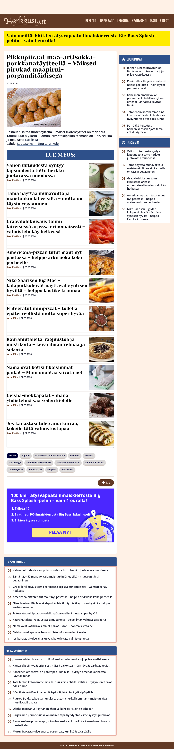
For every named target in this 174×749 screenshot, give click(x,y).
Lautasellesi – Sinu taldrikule (38, 144)
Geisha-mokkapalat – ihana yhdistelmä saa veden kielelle (40, 398)
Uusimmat (17, 561)
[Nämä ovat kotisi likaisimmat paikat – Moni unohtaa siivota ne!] (101, 377)
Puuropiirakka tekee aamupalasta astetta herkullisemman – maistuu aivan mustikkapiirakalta (60, 700)
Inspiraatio (107, 20)
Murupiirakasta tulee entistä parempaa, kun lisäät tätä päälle (52, 731)
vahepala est (35, 469)
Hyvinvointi (139, 20)
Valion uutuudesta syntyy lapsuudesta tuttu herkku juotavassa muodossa (35, 170)
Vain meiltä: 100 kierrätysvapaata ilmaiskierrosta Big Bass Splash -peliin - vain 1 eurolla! (82, 38)
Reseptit (91, 20)
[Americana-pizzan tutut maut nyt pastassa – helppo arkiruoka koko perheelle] (101, 262)
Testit (153, 20)
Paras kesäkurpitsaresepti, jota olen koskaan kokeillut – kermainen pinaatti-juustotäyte (61, 723)
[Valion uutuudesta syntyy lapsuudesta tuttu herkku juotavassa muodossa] (101, 175)
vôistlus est (67, 469)
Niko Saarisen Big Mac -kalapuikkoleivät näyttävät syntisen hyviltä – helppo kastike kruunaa (47, 285)
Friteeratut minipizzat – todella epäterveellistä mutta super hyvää (45, 311)
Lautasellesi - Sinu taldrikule (50, 455)
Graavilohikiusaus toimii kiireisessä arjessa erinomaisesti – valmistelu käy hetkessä (46, 226)
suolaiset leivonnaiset (68, 462)
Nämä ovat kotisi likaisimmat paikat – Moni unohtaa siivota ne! (44, 370)
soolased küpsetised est (39, 462)
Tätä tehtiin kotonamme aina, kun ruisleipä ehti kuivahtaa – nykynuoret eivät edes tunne (62, 684)
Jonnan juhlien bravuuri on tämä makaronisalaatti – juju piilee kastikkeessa (61, 659)
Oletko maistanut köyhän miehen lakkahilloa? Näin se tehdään (53, 709)
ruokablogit (15, 462)
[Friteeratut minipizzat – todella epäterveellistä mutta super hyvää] (101, 318)
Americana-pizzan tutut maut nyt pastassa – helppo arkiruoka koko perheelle (44, 257)
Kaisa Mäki (13, 318)
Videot (164, 20)
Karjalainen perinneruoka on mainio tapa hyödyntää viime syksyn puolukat (61, 715)
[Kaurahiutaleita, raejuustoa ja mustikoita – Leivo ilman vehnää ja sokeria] (101, 349)
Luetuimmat (18, 650)
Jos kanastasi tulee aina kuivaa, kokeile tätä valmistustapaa (42, 426)
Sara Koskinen (14, 180)
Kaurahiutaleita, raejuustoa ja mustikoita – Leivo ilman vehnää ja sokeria (46, 344)
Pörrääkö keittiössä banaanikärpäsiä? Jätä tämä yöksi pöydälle (53, 692)
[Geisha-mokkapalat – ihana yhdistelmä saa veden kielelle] (101, 405)
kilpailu (26, 455)
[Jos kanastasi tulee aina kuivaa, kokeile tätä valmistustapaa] (101, 433)
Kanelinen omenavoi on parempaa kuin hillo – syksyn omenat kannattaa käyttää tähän (59, 674)
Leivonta (123, 20)
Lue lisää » (32, 140)
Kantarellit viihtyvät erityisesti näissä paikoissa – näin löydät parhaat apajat (61, 665)
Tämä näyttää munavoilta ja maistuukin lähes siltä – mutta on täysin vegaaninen (44, 198)
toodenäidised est (94, 462)
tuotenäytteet (16, 469)
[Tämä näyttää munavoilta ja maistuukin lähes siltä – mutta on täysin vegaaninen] (101, 203)
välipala (51, 469)
